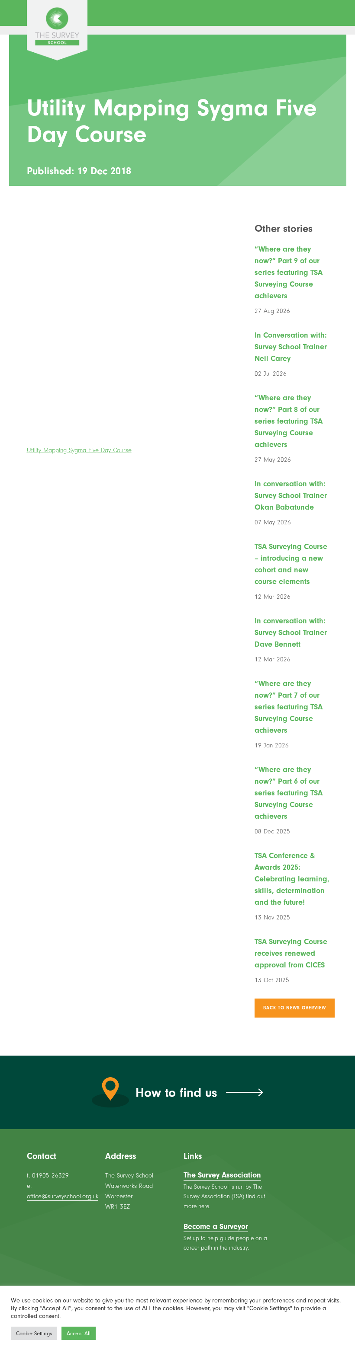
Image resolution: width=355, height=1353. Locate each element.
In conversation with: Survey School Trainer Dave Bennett (291, 632)
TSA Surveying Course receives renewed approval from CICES (291, 953)
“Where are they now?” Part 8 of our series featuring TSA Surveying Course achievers (289, 421)
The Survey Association (222, 1175)
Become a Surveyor (216, 1226)
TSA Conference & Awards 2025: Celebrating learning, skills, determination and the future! (292, 879)
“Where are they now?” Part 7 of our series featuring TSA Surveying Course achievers (289, 707)
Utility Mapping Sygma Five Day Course (79, 450)
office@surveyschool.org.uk (62, 1196)
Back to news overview (294, 1008)
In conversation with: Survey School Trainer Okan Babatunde (291, 495)
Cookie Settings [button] (34, 1333)
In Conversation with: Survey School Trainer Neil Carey (291, 347)
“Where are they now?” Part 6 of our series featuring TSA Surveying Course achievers (289, 793)
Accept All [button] (78, 1333)
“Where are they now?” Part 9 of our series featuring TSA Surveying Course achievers (289, 272)
